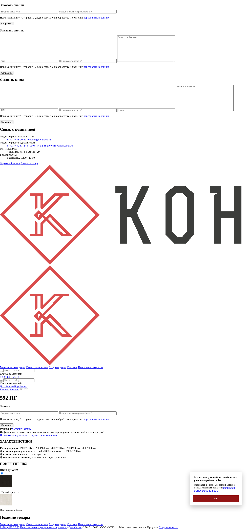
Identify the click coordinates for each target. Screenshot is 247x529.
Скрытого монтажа (37, 367)
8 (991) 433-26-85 (16, 139)
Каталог (14, 389)
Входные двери (57, 367)
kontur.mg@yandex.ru (39, 139)
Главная (4, 389)
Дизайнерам (7, 386)
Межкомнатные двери (12, 367)
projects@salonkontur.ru (60, 145)
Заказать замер (29, 163)
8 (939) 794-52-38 (36, 145)
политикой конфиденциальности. (214, 489)
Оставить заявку (21, 428)
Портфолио (20, 386)
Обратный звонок (10, 163)
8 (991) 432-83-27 (16, 145)
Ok (215, 499)
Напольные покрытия (90, 367)
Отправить (6, 23)
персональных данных (96, 17)
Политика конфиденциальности (38, 527)
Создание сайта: (168, 527)
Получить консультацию (14, 435)
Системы (72, 367)
